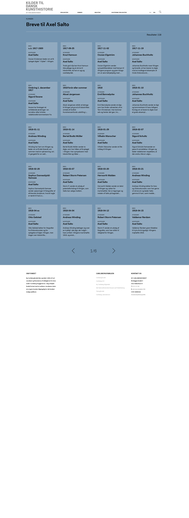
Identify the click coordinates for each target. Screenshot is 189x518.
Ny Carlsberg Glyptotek (103, 284)
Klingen (39, 7)
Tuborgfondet (100, 291)
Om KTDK (97, 12)
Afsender (66, 52)
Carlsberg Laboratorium (103, 294)
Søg (160, 11)
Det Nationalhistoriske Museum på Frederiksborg (110, 288)
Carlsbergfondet (101, 277)
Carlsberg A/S (100, 281)
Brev (30, 46)
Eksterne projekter (119, 12)
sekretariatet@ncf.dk (138, 289)
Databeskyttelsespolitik (138, 294)
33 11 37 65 (135, 286)
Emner (79, 12)
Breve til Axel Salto (47, 24)
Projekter (64, 12)
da (150, 12)
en (154, 12)
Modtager (32, 52)
